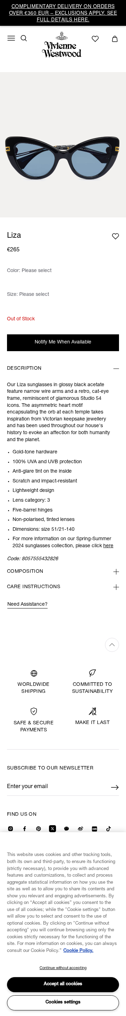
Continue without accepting (63, 968)
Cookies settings (63, 1002)
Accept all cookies (63, 984)
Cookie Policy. (78, 951)
